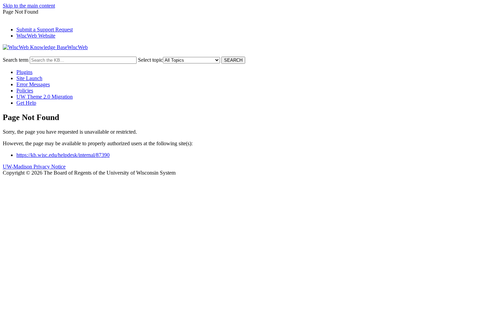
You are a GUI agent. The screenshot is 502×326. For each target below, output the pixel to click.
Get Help (26, 103)
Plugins (24, 72)
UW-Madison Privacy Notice (34, 166)
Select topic (150, 60)
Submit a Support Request (44, 29)
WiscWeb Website (35, 36)
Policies (24, 90)
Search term (15, 60)
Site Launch (29, 78)
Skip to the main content (29, 6)
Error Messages (33, 84)
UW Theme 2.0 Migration (44, 97)
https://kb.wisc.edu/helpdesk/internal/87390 (63, 155)
